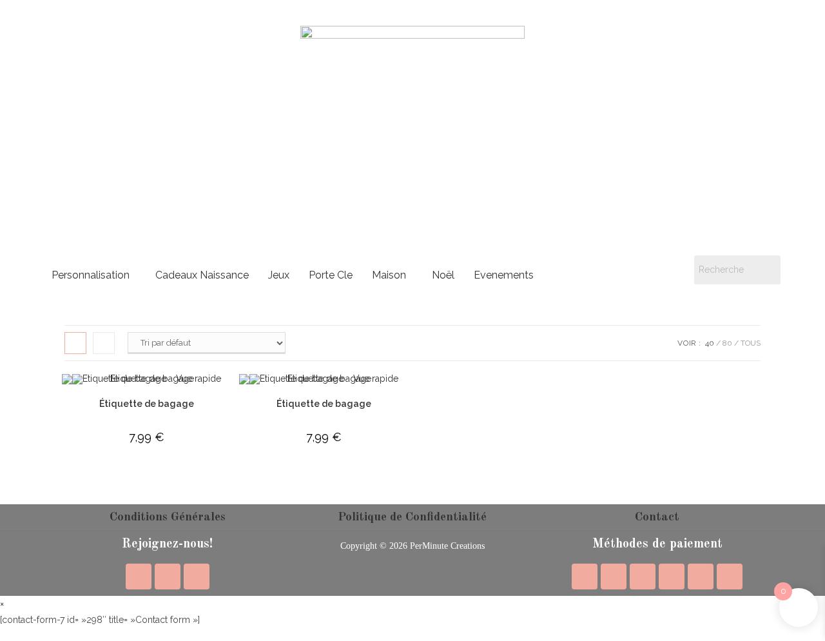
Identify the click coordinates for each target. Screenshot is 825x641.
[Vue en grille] (75, 343)
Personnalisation (91, 275)
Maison (389, 275)
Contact (657, 517)
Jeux (278, 275)
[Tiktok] (196, 576)
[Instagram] (167, 576)
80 (727, 343)
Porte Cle (331, 275)
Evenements (504, 275)
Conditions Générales (168, 517)
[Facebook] (138, 576)
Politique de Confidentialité (412, 517)
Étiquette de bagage (146, 404)
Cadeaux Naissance (202, 275)
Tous (751, 343)
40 (709, 343)
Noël (443, 275)
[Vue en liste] (104, 343)
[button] (94, 275)
